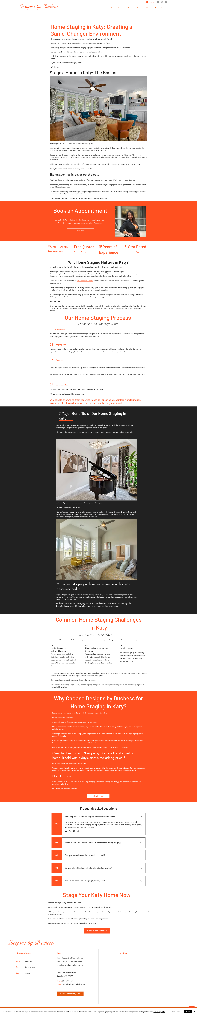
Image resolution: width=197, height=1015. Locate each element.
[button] (121, 7)
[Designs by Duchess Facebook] (158, 2)
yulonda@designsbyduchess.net (74, 984)
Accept (188, 1012)
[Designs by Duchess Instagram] (162, 2)
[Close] (194, 1011)
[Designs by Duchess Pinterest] (166, 2)
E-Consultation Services (85, 281)
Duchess (43, 943)
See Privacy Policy (159, 1012)
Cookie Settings (176, 1012)
